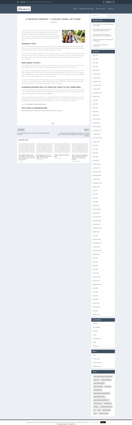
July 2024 (95, 145)
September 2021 (97, 250)
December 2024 (97, 126)
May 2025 (95, 108)
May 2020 (95, 295)
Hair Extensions (106, 380)
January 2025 (96, 123)
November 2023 (97, 175)
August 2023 (96, 186)
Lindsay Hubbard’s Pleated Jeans (61, 155)
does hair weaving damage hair (103, 376)
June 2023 (95, 194)
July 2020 (95, 288)
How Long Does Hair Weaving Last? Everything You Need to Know (102, 30)
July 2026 (95, 55)
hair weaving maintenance (102, 393)
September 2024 (97, 138)
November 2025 (97, 85)
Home (75, 9)
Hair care (95, 323)
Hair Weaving (96, 327)
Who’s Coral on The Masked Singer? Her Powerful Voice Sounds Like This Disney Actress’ (80, 157)
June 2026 (95, 59)
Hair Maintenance (99, 383)
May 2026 (95, 62)
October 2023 (96, 179)
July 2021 (95, 258)
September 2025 (97, 92)
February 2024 (96, 164)
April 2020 (95, 299)
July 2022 (95, 235)
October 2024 (96, 134)
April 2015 (95, 310)
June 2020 (95, 292)
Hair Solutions (98, 386)
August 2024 (96, 141)
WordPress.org (97, 366)
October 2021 (96, 247)
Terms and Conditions (86, 9)
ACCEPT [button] (103, 422)
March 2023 (96, 205)
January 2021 (96, 280)
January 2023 (96, 213)
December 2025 (97, 81)
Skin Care (95, 331)
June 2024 (95, 149)
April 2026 (95, 66)
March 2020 (96, 303)
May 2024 (95, 153)
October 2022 (96, 224)
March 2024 (96, 160)
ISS (94, 410)
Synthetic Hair (103, 413)
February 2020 (96, 307)
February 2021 (96, 277)
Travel (94, 334)
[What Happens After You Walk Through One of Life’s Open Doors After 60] (44, 148)
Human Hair (107, 403)
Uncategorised (53, 22)
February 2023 (96, 209)
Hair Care (96, 380)
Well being (95, 346)
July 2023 (95, 190)
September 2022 (97, 228)
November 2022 (97, 220)
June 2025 (95, 104)
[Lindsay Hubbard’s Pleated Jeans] (62, 148)
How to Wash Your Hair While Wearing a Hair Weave (103, 24)
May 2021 (95, 265)
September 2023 (97, 183)
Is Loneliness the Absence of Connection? (100, 45)
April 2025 (95, 111)
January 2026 (96, 77)
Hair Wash (108, 386)
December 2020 (97, 284)
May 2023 (95, 198)
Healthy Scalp (98, 403)
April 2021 (95, 269)
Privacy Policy (100, 9)
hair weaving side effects (101, 400)
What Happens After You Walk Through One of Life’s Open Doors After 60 (44, 156)
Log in (94, 355)
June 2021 (95, 262)
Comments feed (97, 362)
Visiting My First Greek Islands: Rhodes (36, 104)
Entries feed (96, 359)
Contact (111, 9)
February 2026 (96, 74)
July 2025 (95, 100)
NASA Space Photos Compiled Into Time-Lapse (38, 2)
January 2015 (96, 314)
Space (95, 413)
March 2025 (96, 115)
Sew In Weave (106, 410)
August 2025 (96, 96)
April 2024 (95, 156)
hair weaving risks (99, 396)
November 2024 (97, 130)
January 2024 (96, 168)
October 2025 (96, 89)
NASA (99, 410)
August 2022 (96, 231)
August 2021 (96, 254)
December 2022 (97, 217)
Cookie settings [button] (94, 422)
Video (94, 342)
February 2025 (96, 119)
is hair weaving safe (106, 407)
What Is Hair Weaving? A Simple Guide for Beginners (103, 40)
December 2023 (97, 171)
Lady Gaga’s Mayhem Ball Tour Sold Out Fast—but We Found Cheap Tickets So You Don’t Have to (27, 157)
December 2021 (97, 239)
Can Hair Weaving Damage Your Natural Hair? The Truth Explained (102, 35)
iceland (96, 407)
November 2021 (97, 243)
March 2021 (96, 273)
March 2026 (96, 70)
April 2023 (95, 201)
